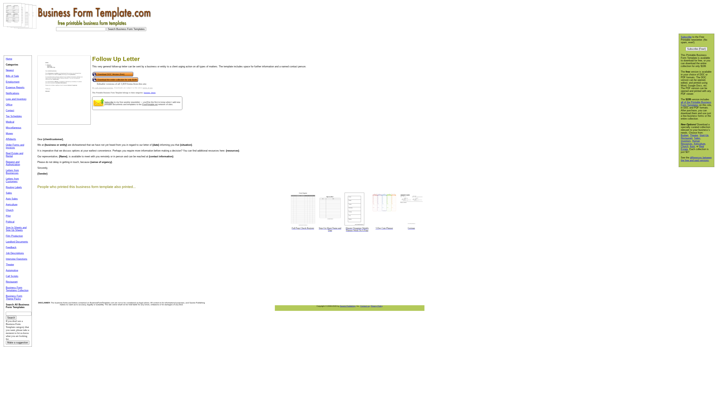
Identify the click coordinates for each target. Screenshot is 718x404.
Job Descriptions (15, 253)
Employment (12, 81)
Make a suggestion (17, 342)
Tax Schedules (14, 116)
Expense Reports (15, 87)
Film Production (14, 236)
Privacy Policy (376, 306)
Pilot (8, 216)
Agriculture (699, 143)
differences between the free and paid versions (696, 159)
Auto (692, 146)
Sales (697, 138)
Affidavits (11, 139)
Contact (10, 110)
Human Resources (690, 142)
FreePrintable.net (150, 104)
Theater (694, 135)
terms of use (148, 88)
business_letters (150, 93)
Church (684, 146)
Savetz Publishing (347, 306)
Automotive (12, 270)
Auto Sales (12, 198)
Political (10, 221)
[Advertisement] (70, 42)
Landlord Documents (17, 241)
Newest (10, 70)
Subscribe (108, 102)
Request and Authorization (13, 163)
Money (9, 133)
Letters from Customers (12, 180)
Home (9, 58)
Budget (684, 135)
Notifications (12, 93)
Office (9, 104)
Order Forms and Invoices (15, 146)
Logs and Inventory (16, 99)
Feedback (11, 247)
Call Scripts (12, 276)
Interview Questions (16, 259)
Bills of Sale (12, 76)
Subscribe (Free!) (696, 49)
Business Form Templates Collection (17, 289)
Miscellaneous (13, 127)
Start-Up (703, 135)
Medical (10, 121)
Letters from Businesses (12, 172)
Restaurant (687, 138)
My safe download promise (102, 88)
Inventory (686, 141)
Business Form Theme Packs (14, 297)
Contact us (365, 306)
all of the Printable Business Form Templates (696, 103)
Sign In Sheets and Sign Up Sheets (16, 229)
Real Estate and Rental (14, 154)
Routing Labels (14, 187)
